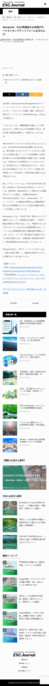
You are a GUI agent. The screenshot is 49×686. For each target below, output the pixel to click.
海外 (10, 11)
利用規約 (24, 667)
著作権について (24, 663)
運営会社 (24, 660)
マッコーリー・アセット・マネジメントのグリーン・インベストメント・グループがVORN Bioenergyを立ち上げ (24, 278)
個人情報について (24, 671)
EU (6, 80)
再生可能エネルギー (29, 80)
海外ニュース (14, 75)
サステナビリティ (14, 80)
